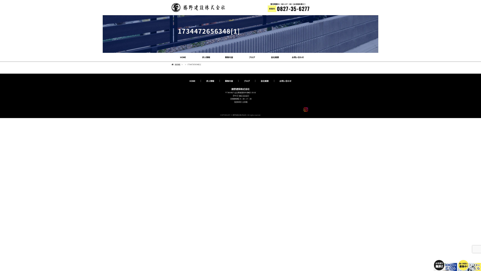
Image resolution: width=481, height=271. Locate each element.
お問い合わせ (298, 57)
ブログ (252, 57)
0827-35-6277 (244, 96)
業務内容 (229, 57)
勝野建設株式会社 (240, 89)
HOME (183, 57)
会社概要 (275, 57)
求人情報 (206, 57)
